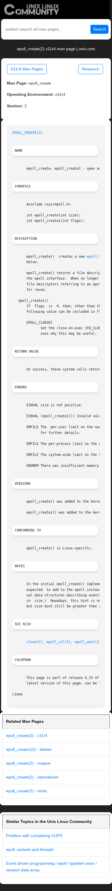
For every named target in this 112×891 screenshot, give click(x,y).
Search (99, 29)
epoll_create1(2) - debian (29, 749)
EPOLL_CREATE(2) (27, 133)
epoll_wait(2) (88, 642)
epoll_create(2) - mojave (28, 763)
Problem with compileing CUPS (34, 835)
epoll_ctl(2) (59, 642)
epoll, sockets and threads (30, 849)
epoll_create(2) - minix (26, 791)
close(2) (34, 642)
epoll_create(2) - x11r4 (26, 735)
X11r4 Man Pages (27, 69)
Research (90, 69)
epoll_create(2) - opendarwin (32, 777)
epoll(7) (95, 256)
